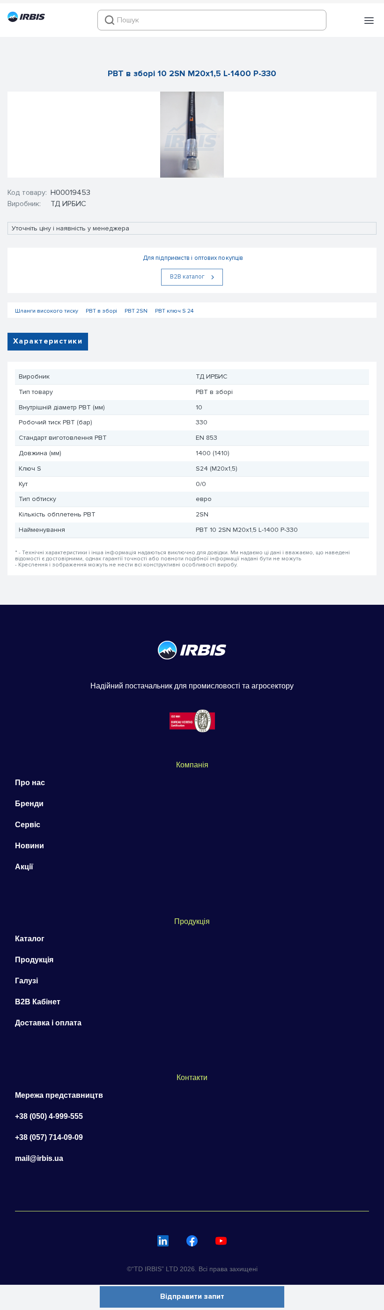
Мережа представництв (59, 1095)
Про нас (30, 783)
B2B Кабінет (37, 1002)
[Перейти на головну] (26, 19)
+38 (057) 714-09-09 (49, 1137)
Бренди (29, 804)
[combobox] (211, 20)
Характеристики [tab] (47, 341)
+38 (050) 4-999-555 (49, 1116)
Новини (29, 846)
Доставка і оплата (48, 1023)
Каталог (29, 939)
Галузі (26, 981)
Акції (24, 867)
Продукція (34, 960)
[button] (369, 20)
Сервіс (27, 825)
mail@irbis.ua (39, 1158)
